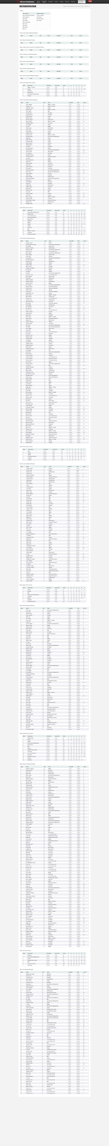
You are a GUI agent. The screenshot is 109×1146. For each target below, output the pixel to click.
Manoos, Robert (29, 820)
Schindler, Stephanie (30, 367)
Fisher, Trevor (29, 687)
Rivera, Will (28, 542)
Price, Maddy (28, 246)
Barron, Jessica (29, 196)
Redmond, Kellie (29, 249)
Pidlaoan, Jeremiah (30, 574)
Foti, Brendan (28, 810)
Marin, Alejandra (29, 276)
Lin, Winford (28, 535)
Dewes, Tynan (29, 491)
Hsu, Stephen (29, 547)
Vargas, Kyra (28, 320)
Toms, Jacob (28, 712)
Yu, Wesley (28, 564)
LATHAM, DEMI (29, 338)
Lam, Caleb (28, 635)
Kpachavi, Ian (28, 680)
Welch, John (28, 715)
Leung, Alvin (28, 1005)
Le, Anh (27, 554)
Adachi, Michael (29, 658)
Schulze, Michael (29, 936)
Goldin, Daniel (28, 802)
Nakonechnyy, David (30, 805)
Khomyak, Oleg (29, 1056)
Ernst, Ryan (28, 611)
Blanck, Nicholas (29, 1086)
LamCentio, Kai (29, 288)
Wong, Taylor (28, 830)
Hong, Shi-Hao (29, 1009)
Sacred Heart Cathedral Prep (33, 94)
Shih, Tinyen (28, 699)
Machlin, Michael (29, 832)
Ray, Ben (28, 1064)
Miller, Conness (29, 370)
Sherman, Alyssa (29, 119)
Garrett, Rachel (29, 313)
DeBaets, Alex (28, 807)
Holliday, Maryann (29, 345)
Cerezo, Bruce (29, 839)
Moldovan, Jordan (29, 1014)
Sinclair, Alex (28, 984)
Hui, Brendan (28, 500)
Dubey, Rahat (29, 518)
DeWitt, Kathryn (29, 116)
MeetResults (38, 2)
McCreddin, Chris (29, 926)
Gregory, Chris (29, 1027)
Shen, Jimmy (28, 513)
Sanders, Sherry (29, 336)
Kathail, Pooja (28, 185)
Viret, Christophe (29, 939)
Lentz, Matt (28, 488)
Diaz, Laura (28, 427)
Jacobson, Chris (29, 808)
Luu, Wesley (28, 655)
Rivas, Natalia (28, 328)
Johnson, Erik (29, 473)
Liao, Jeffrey (28, 705)
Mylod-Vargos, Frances (30, 373)
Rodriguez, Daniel (29, 944)
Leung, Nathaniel (29, 694)
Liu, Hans (28, 642)
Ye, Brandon (28, 668)
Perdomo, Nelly (29, 410)
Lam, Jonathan (29, 560)
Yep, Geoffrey (29, 989)
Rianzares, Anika (29, 286)
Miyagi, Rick (28, 517)
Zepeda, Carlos (29, 626)
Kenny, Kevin (28, 540)
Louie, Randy (28, 672)
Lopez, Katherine (29, 358)
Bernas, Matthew (29, 493)
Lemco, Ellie (28, 256)
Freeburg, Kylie (29, 261)
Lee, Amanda (28, 383)
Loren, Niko (28, 702)
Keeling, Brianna (29, 144)
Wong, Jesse (28, 803)
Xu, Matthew (28, 678)
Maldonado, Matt (29, 720)
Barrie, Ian (28, 616)
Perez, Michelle (29, 104)
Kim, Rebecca (28, 308)
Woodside (29, 220)
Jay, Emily (28, 273)
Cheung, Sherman (29, 994)
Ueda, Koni (28, 183)
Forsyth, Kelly (28, 269)
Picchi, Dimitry (29, 979)
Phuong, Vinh (28, 933)
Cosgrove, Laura (29, 335)
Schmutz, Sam (29, 867)
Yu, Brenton (28, 907)
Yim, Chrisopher (29, 916)
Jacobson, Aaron (29, 662)
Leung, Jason (28, 882)
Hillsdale (49, 161)
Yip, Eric (27, 660)
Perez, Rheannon (29, 355)
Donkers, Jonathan (30, 475)
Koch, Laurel (28, 171)
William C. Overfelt (31, 87)
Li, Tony (27, 825)
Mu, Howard (28, 1052)
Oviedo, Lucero (29, 134)
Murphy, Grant (29, 783)
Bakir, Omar (28, 904)
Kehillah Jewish (51, 176)
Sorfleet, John (29, 471)
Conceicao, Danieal (30, 567)
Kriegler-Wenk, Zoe (29, 293)
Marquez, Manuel (29, 859)
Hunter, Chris (29, 502)
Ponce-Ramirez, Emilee (30, 200)
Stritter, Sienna (29, 128)
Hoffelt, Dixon (28, 1000)
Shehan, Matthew (29, 1076)
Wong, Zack (28, 704)
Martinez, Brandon (29, 1069)
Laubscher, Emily (29, 114)
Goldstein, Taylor (29, 133)
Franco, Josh (28, 980)
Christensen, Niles (30, 565)
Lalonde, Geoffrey (29, 889)
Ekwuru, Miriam (29, 121)
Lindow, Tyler (28, 1036)
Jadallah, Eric (28, 849)
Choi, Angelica (28, 350)
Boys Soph (25, 18)
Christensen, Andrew (30, 892)
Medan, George (29, 648)
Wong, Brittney (29, 412)
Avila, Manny (28, 792)
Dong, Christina (29, 151)
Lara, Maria (28, 325)
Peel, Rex (28, 829)
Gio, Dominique (29, 306)
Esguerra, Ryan (29, 1021)
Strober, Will (28, 847)
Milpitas (49, 126)
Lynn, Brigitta (28, 124)
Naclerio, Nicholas (29, 714)
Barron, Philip (28, 827)
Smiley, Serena (29, 318)
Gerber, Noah (28, 682)
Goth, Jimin (28, 195)
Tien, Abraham (29, 512)
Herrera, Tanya (29, 419)
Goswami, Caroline (29, 420)
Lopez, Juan (28, 929)
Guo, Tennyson (29, 507)
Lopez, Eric (28, 886)
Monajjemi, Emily (29, 203)
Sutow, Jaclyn (28, 346)
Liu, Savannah (29, 153)
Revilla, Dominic (29, 887)
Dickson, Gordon (29, 813)
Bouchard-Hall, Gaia (30, 259)
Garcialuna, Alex (29, 486)
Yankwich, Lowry (29, 795)
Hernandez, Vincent (30, 1032)
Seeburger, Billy (29, 785)
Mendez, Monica (29, 385)
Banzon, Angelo (29, 625)
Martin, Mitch (28, 773)
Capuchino (50, 166)
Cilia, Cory (28, 790)
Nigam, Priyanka (29, 422)
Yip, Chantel (28, 330)
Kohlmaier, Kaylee (29, 375)
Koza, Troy (28, 528)
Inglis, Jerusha (29, 266)
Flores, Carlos (28, 797)
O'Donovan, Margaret (30, 178)
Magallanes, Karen (29, 437)
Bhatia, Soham (29, 628)
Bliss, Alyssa (28, 388)
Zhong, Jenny (28, 380)
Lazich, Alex (28, 530)
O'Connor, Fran (29, 299)
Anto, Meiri (28, 400)
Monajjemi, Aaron (29, 555)
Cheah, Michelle (29, 405)
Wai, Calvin (28, 569)
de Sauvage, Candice (30, 407)
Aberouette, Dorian (29, 301)
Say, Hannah (28, 303)
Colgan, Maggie (29, 263)
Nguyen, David (29, 515)
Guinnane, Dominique (30, 268)
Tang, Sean (28, 621)
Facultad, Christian (29, 724)
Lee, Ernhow (28, 881)
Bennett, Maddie (29, 176)
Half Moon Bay (51, 247)
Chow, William (28, 670)
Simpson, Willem (29, 665)
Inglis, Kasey (28, 315)
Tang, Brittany (28, 341)
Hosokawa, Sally (29, 141)
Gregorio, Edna (29, 439)
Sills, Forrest (28, 1046)
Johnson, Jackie (29, 397)
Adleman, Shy (28, 201)
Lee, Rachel (28, 351)
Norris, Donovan (29, 562)
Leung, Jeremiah (29, 677)
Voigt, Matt (28, 852)
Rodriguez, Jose (29, 995)
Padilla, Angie (28, 387)
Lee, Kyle (28, 1049)
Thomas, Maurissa (29, 159)
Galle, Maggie (28, 304)
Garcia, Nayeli (28, 294)
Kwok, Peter (28, 719)
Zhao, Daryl (28, 630)
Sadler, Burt (28, 837)
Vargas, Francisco (29, 800)
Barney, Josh (28, 663)
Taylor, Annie (28, 278)
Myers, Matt (28, 777)
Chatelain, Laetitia (29, 343)
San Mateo (30, 90)
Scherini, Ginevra (29, 283)
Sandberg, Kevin (29, 906)
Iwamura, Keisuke (29, 1002)
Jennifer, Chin (28, 106)
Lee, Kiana (28, 146)
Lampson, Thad (29, 508)
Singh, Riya (28, 161)
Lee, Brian (28, 1068)
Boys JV (24, 28)
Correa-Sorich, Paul (30, 909)
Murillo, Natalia (28, 442)
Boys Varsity (25, 20)
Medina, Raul (28, 815)
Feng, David (28, 675)
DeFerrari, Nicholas (30, 1007)
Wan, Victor (28, 570)
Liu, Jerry (28, 572)
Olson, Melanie (29, 432)
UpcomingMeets (44, 2)
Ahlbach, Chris (29, 1016)
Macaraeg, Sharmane (30, 424)
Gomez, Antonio (29, 938)
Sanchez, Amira (29, 323)
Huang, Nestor (29, 1081)
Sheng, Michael (29, 1061)
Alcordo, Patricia (29, 166)
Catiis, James (29, 522)
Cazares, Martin (29, 623)
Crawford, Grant (29, 710)
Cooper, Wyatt (28, 788)
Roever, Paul (28, 490)
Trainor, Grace (29, 377)
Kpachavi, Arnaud (29, 787)
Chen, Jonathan (29, 483)
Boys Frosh (25, 23)
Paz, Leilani (28, 333)
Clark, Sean (28, 854)
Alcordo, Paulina (29, 408)
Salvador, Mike (29, 911)
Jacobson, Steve (29, 478)
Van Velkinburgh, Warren (30, 862)
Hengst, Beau (28, 891)
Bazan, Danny (28, 901)
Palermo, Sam (29, 557)
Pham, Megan (28, 131)
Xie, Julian (28, 999)
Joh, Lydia (28, 191)
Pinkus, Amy (28, 164)
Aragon (29, 89)
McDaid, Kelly (28, 368)
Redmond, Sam (29, 520)
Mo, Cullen (28, 717)
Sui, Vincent (28, 637)
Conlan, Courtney (29, 311)
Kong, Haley (28, 390)
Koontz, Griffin (29, 992)
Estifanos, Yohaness (30, 768)
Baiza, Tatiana (28, 252)
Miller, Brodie (28, 481)
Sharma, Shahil (29, 580)
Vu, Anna (27, 126)
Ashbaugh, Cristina (29, 107)
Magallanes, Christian (30, 559)
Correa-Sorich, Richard (30, 896)
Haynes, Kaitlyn (29, 393)
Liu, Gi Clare (28, 365)
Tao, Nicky (28, 685)
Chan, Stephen (29, 1012)
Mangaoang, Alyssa (30, 154)
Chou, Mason (28, 872)
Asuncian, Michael (29, 647)
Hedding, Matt (29, 480)
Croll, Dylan (28, 835)
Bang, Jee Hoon (29, 690)
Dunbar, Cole (28, 543)
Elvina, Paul (28, 1073)
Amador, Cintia (29, 109)
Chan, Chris (28, 1054)
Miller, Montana (29, 296)
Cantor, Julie (28, 129)
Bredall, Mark (29, 503)
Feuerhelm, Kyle (29, 770)
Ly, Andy (27, 1004)
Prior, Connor (28, 780)
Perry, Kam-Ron (29, 615)
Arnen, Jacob (28, 657)
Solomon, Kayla (29, 190)
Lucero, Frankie (29, 857)
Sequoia (29, 224)
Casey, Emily (28, 291)
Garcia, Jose (28, 643)
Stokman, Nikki (29, 264)
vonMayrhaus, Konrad (30, 545)
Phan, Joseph (29, 527)
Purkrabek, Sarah (29, 403)
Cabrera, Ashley (29, 163)
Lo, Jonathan (28, 532)
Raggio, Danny (29, 798)
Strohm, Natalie (29, 254)
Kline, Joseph (28, 874)
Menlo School (30, 92)
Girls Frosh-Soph (40, 15)
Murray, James (29, 640)
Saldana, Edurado (29, 985)
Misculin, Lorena (29, 429)
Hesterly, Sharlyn (29, 193)
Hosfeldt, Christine (29, 281)
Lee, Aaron (28, 707)
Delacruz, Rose (29, 382)
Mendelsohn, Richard (30, 974)
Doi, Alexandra (29, 112)
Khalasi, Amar (28, 652)
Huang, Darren (29, 943)
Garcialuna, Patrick (30, 1057)
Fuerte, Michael (29, 1017)
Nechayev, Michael (29, 919)
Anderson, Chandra (29, 247)
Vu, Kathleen (28, 340)
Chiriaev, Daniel (29, 468)
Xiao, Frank (28, 610)
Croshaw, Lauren (29, 242)
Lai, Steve (28, 1034)
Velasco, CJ (28, 638)
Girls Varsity (39, 17)
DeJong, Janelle (29, 198)
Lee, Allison (28, 271)
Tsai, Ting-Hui (28, 921)
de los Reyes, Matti (30, 729)
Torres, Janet (28, 316)
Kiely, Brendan (29, 505)
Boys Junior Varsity (26, 22)
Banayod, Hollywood (30, 533)
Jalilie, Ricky (28, 934)
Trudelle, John (29, 1022)
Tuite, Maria (28, 326)
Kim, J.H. (28, 727)
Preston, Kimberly (29, 440)
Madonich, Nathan (29, 778)
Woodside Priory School (53, 570)
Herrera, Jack (29, 470)
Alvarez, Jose (28, 855)
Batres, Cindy (28, 425)
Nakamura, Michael (30, 1047)
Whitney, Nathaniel (29, 822)
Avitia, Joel (28, 894)
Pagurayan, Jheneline (30, 434)
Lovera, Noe (28, 620)
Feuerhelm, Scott (29, 982)
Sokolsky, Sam (29, 613)
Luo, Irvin (28, 1078)
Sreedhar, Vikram (29, 575)
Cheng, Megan (29, 181)
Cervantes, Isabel (29, 156)
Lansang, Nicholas (30, 537)
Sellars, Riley (28, 645)
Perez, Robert (28, 877)
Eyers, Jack (28, 917)
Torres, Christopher (30, 579)
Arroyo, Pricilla (28, 430)
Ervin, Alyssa (28, 168)
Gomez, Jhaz (29, 510)
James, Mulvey (29, 897)
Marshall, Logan (29, 782)
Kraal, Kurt (28, 884)
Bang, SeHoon (29, 498)
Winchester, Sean (29, 844)
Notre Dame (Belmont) (32, 217)
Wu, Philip (28, 697)
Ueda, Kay (28, 941)
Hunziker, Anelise (29, 136)
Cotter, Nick (28, 845)
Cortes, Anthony (29, 793)
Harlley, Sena (28, 180)
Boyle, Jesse (28, 1029)
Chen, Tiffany (28, 111)
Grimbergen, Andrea (30, 348)
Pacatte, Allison (29, 149)
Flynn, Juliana (28, 284)
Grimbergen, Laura (29, 372)
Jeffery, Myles (29, 552)
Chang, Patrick (29, 1042)
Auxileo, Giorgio (29, 850)
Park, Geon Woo (29, 550)
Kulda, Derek (28, 1084)
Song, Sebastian (29, 987)
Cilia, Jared (28, 990)
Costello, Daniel (29, 1019)
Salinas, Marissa (29, 173)
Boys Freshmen (26, 17)
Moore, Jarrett (28, 775)
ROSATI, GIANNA (29, 279)
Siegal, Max (28, 1037)
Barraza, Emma (29, 143)
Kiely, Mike (28, 902)
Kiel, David (28, 700)
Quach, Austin (28, 817)
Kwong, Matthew (29, 476)
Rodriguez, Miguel (29, 931)
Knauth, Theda (29, 353)
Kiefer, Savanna (29, 139)
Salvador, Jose (29, 692)
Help (90, 2)
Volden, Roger (29, 695)
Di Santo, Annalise (29, 148)
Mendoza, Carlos (29, 912)
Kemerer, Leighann (29, 321)
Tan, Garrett (28, 618)
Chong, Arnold (29, 1089)
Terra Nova (50, 163)
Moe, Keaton (28, 812)
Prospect (29, 95)
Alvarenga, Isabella (29, 169)
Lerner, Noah (28, 577)
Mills (49, 111)
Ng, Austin (28, 997)
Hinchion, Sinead (29, 363)
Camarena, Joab (29, 977)
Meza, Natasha (29, 392)
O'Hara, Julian (29, 667)
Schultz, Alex (28, 495)
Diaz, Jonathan (29, 879)
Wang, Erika (28, 188)
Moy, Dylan (28, 725)
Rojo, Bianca (28, 435)
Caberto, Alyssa (29, 186)
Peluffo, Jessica (29, 289)
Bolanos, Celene (29, 117)
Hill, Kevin (28, 842)
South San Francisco (52, 156)
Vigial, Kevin (28, 538)
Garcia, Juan (28, 975)
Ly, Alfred (28, 525)
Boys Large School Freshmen (28, 15)
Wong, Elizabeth (29, 378)
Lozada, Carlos (29, 689)
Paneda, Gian (28, 650)
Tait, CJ (27, 485)
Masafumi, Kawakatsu (30, 673)
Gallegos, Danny (29, 1071)
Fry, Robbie (28, 924)
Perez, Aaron (28, 523)
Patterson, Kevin (29, 914)
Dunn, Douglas (29, 946)
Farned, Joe (28, 840)
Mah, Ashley (28, 398)
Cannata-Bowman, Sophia (31, 244)
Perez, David (28, 633)
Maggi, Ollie (28, 138)
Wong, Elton (28, 899)
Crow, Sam (28, 722)
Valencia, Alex (28, 653)
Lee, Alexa (28, 158)
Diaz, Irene (28, 417)
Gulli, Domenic (29, 709)
